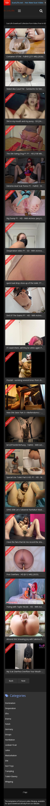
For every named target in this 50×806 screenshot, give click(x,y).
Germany (9, 729)
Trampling (9, 771)
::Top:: (25, 792)
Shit (6, 760)
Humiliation (10, 739)
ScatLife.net (10, 10)
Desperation (10, 708)
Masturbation (11, 755)
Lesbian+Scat (11, 745)
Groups (8, 734)
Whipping (9, 781)
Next (23, 680)
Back (11, 680)
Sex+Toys (9, 766)
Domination (10, 703)
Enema (8, 718)
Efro (7, 713)
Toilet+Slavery (11, 776)
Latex (7, 750)
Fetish (7, 724)
